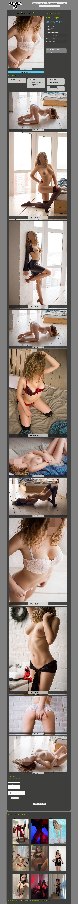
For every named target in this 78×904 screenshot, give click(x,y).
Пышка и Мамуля (34, 873)
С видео (64, 3)
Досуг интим (10, 900)
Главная (35, 3)
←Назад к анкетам (39, 803)
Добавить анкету (51, 5)
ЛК (58, 5)
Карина (50, 873)
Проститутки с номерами (36, 900)
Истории (42, 5)
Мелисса (51, 818)
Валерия (14, 845)
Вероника (15, 873)
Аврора (51, 845)
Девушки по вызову (26, 900)
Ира (32, 845)
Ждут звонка (43, 3)
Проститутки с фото (46, 900)
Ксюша (14, 818)
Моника (32, 818)
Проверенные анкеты (54, 3)
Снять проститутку (17, 900)
